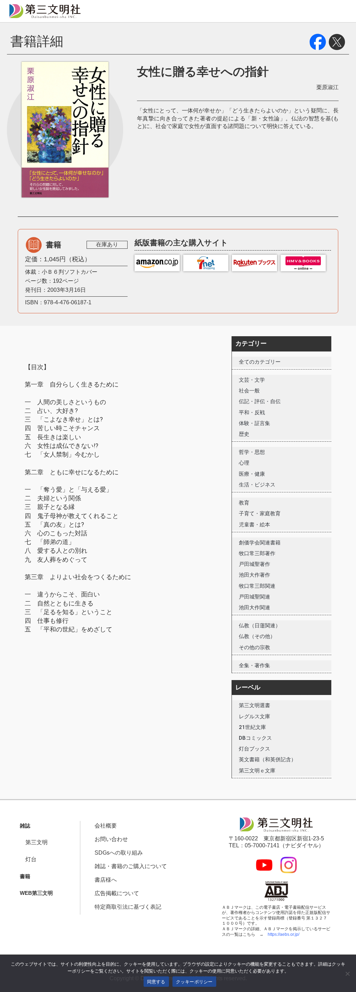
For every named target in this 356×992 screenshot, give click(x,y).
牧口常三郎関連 (257, 586)
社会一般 (249, 391)
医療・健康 (252, 474)
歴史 (244, 434)
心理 (244, 463)
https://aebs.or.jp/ (283, 934)
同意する (156, 981)
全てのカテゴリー (260, 362)
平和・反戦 (252, 412)
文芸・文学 (252, 380)
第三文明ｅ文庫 (257, 771)
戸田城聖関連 (254, 597)
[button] (25, 826)
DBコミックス (255, 738)
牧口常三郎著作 (257, 553)
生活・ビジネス (257, 485)
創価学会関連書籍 (260, 543)
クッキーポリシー (194, 981)
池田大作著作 (254, 575)
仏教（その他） (257, 636)
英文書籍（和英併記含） (267, 759)
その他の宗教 (254, 647)
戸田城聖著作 (254, 564)
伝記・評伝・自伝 (260, 401)
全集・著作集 (254, 665)
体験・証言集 (254, 423)
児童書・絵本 (254, 525)
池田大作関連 (254, 607)
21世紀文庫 (252, 727)
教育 (244, 503)
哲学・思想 (252, 452)
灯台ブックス (254, 749)
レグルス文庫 (254, 716)
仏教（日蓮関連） (260, 625)
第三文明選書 (254, 705)
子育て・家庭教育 (260, 513)
